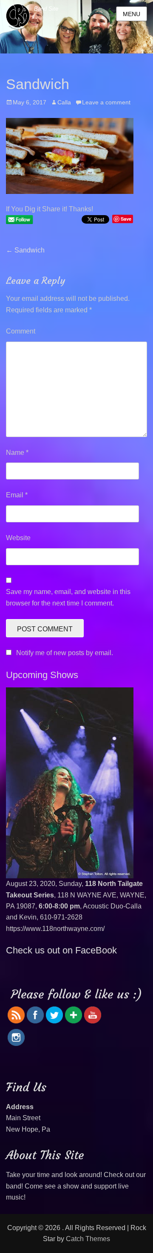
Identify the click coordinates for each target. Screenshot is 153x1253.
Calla (64, 102)
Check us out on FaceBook (61, 950)
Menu (131, 14)
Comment (20, 331)
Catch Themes (88, 1238)
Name (17, 452)
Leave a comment (106, 102)
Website (18, 537)
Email (17, 495)
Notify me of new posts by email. (64, 652)
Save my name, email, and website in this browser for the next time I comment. (68, 597)
